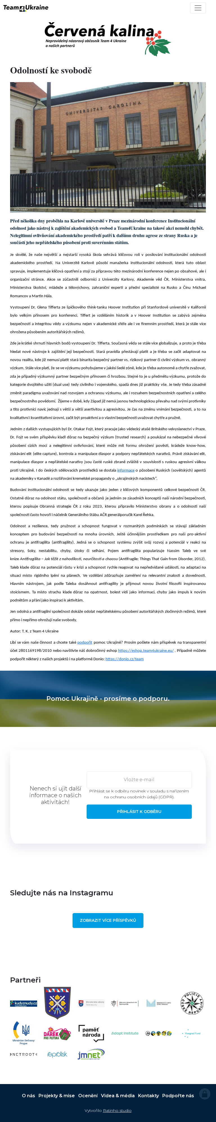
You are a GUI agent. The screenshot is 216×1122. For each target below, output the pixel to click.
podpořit (84, 643)
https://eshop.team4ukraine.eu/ (146, 651)
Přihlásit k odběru (139, 811)
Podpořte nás (178, 1095)
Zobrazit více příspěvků (108, 920)
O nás (28, 1095)
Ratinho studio (117, 1110)
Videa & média (118, 1095)
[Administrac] (204, 1094)
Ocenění (88, 1095)
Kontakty (148, 1095)
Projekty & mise (57, 1095)
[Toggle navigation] (198, 7)
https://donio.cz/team (124, 659)
